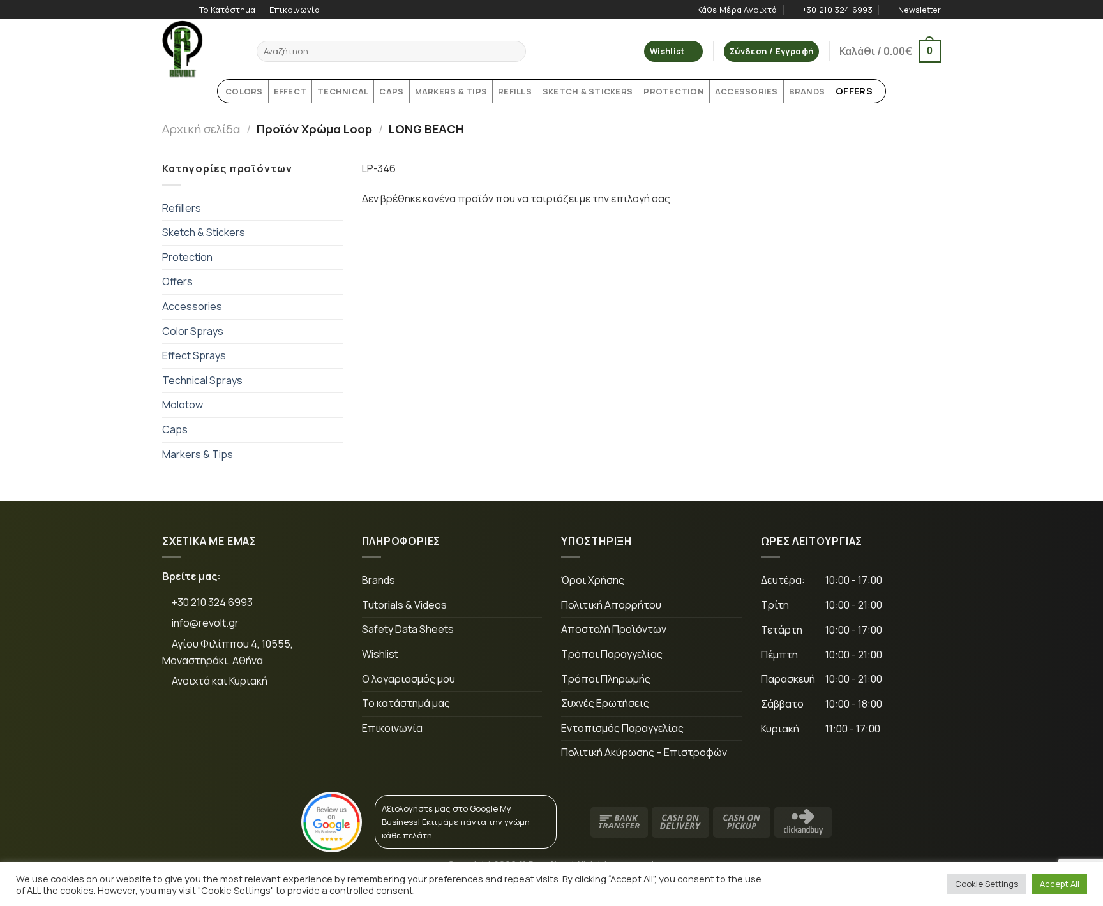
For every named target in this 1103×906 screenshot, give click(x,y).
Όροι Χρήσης (592, 580)
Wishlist (380, 654)
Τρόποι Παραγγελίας (612, 654)
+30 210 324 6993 (211, 602)
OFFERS (854, 91)
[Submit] (514, 52)
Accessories (192, 306)
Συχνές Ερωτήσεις (605, 703)
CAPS (391, 91)
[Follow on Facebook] (168, 9)
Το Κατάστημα (227, 9)
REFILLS (515, 91)
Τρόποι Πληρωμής (605, 679)
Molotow (182, 404)
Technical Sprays (202, 380)
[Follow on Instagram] (180, 9)
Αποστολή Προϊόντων (613, 629)
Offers (177, 281)
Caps (175, 429)
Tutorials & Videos (404, 605)
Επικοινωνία (294, 9)
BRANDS (807, 91)
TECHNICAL (342, 91)
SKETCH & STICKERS (588, 91)
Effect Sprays (194, 355)
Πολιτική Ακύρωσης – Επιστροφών (644, 752)
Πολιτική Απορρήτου (611, 605)
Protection (187, 257)
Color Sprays (192, 331)
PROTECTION (673, 91)
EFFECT (290, 91)
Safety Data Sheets (408, 629)
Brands (378, 580)
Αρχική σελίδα (201, 129)
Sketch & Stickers (203, 232)
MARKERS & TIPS (451, 91)
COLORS (244, 91)
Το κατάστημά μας (406, 703)
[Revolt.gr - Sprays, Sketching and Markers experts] (199, 49)
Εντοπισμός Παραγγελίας (622, 728)
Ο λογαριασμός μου (408, 679)
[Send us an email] (261, 724)
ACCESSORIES (746, 91)
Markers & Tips (197, 454)
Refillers (181, 208)
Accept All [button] (1059, 883)
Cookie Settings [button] (986, 883)
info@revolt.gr (205, 623)
